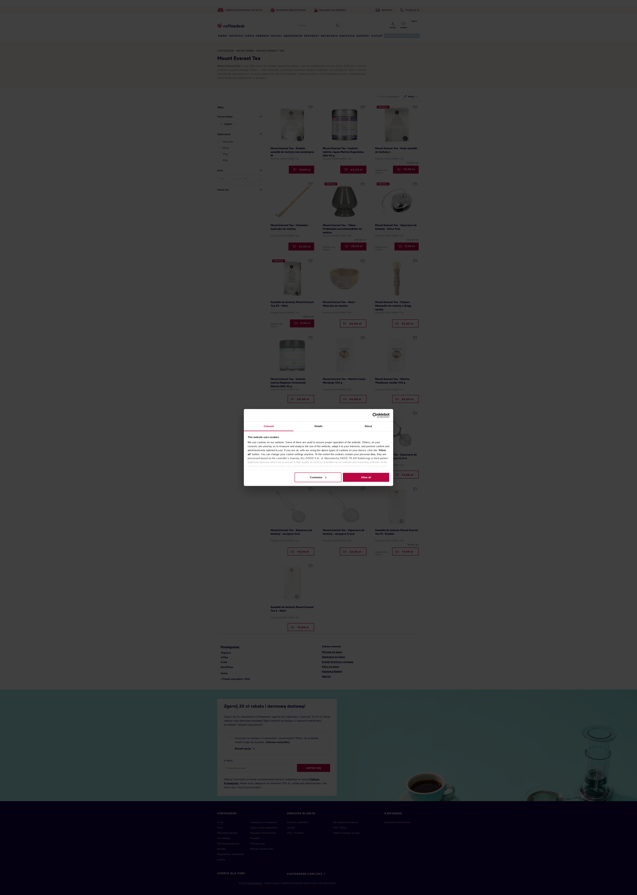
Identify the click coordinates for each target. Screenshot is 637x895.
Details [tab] (319, 426)
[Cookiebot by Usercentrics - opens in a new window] (374, 415)
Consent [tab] (269, 426)
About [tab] (368, 426)
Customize (316, 477)
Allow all (366, 477)
